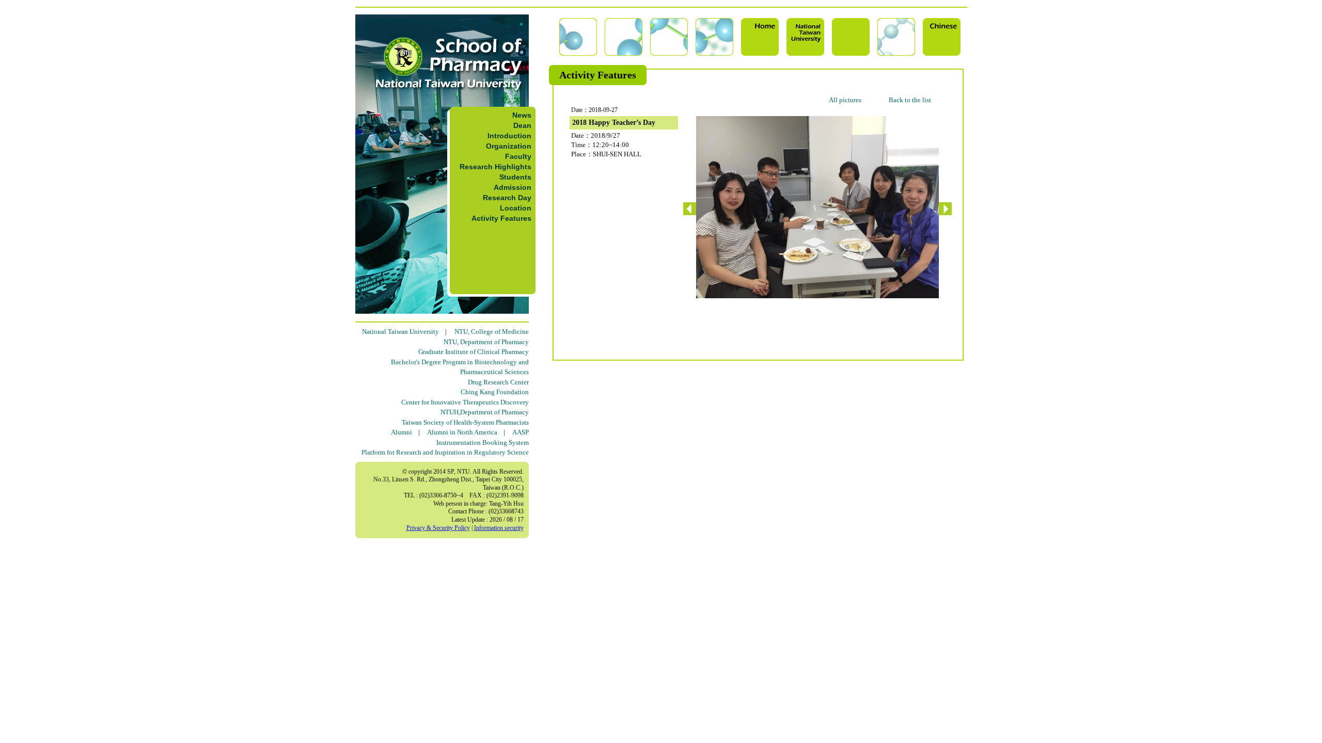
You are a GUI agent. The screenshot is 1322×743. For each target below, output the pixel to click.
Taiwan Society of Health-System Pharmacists (465, 422)
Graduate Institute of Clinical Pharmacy (473, 352)
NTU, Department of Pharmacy (486, 342)
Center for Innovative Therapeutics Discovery (465, 402)
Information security (499, 527)
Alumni (401, 432)
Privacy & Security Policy (438, 527)
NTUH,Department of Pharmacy (484, 412)
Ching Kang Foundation (495, 392)
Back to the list (910, 100)
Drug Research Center (498, 382)
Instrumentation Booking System (482, 442)
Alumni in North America (462, 432)
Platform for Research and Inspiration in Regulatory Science (445, 452)
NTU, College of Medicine (491, 331)
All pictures (845, 100)
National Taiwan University (400, 331)
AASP (520, 432)
